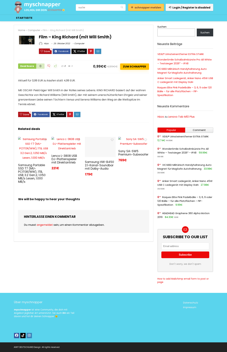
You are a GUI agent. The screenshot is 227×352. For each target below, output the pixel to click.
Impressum (189, 307)
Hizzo (46, 43)
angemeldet (45, 225)
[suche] (122, 7)
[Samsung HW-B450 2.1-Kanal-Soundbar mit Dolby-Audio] (100, 139)
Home (21, 30)
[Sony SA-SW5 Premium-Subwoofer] (133, 139)
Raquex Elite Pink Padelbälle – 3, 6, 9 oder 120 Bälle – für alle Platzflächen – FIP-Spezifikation (184, 91)
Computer (34, 30)
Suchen (162, 26)
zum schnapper (134, 66)
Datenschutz (190, 302)
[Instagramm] (29, 335)
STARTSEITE (24, 18)
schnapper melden (148, 7)
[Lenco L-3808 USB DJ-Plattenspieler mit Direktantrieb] (67, 139)
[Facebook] (16, 335)
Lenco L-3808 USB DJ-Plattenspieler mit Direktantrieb (64, 159)
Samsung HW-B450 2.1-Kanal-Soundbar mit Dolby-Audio (99, 165)
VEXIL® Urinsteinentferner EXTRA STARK (180, 54)
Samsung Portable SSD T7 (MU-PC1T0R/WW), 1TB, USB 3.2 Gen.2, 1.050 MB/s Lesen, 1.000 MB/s (32, 173)
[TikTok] (23, 335)
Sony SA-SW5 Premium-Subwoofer (133, 152)
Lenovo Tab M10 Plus (181, 117)
